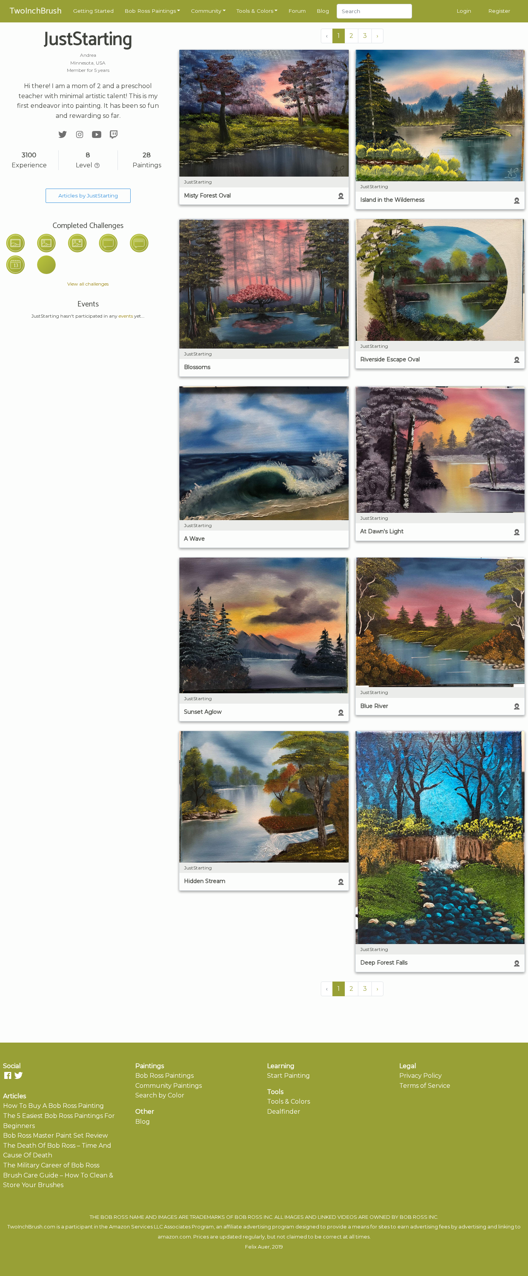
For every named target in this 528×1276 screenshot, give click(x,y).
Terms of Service (424, 1085)
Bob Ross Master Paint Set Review (55, 1135)
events (126, 316)
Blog (323, 11)
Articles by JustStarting (88, 195)
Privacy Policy (420, 1075)
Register (499, 11)
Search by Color (159, 1095)
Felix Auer (257, 1247)
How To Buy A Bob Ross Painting (53, 1105)
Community (206, 11)
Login (463, 11)
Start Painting (288, 1075)
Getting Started (93, 11)
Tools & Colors (255, 11)
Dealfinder (283, 1111)
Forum (297, 11)
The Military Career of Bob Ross (51, 1165)
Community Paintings (168, 1085)
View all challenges (88, 284)
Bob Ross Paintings (150, 11)
